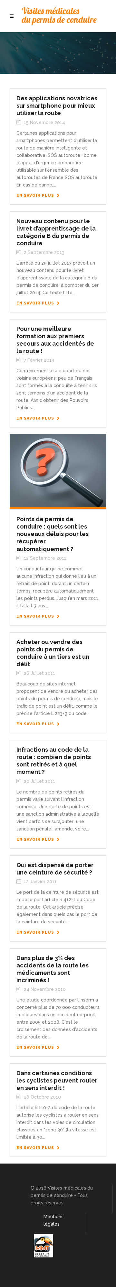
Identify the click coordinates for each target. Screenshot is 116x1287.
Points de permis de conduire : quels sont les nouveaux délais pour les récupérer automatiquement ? (52, 534)
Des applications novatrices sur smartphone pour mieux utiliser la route (56, 105)
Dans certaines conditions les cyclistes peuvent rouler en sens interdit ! (56, 1080)
